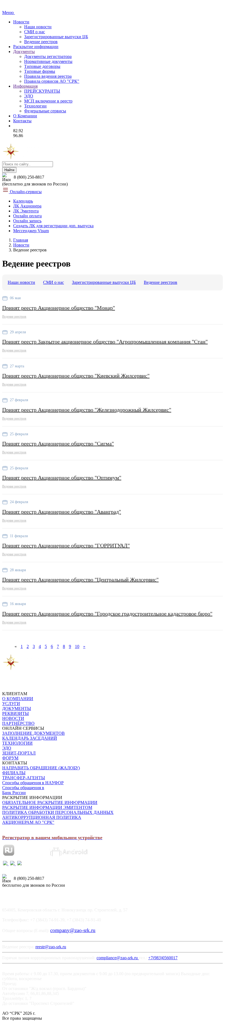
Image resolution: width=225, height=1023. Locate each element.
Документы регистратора (48, 56)
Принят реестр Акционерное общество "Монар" (58, 308)
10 (77, 646)
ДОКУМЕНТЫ (16, 708)
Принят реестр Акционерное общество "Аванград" (61, 512)
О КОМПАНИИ (17, 698)
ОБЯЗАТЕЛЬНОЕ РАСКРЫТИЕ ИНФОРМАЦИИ (49, 802)
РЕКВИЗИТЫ (15, 713)
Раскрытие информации (35, 46)
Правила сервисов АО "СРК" (51, 81)
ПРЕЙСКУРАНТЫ (42, 91)
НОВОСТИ (13, 718)
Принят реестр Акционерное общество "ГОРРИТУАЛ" (66, 545)
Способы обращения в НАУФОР (33, 782)
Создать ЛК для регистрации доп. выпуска (53, 225)
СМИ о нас (34, 31)
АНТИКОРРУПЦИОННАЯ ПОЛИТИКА (41, 817)
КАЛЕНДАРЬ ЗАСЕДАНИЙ (29, 738)
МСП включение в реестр (48, 101)
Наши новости (38, 26)
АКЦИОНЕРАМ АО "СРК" (28, 822)
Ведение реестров (41, 41)
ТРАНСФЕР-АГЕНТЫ (23, 777)
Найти (9, 170)
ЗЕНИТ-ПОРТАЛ (19, 753)
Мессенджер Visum (31, 230)
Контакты (22, 120)
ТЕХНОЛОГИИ (17, 743)
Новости (21, 22)
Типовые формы (39, 71)
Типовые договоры (42, 66)
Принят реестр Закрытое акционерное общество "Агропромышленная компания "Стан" (105, 342)
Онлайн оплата (27, 216)
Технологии (35, 106)
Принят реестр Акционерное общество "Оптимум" (61, 478)
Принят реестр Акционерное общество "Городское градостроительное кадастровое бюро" (107, 614)
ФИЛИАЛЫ (14, 772)
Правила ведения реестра (48, 76)
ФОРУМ (10, 758)
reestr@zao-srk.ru (50, 946)
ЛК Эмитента (26, 211)
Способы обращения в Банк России (23, 790)
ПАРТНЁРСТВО (18, 723)
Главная (20, 240)
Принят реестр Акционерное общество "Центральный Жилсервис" (80, 579)
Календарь (23, 201)
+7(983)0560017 (163, 957)
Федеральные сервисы (45, 111)
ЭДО (28, 96)
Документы (24, 51)
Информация (25, 86)
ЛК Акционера (27, 206)
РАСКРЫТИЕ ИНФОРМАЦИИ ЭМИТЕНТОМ (47, 807)
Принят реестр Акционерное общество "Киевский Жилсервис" (76, 376)
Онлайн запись (27, 220)
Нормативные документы (48, 61)
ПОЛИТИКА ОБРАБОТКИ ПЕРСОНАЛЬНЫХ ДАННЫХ (58, 812)
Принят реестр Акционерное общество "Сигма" (58, 443)
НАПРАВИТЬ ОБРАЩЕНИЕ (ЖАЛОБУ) (41, 768)
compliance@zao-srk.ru (118, 957)
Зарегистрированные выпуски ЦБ (56, 36)
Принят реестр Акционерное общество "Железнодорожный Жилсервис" (86, 410)
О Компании (25, 115)
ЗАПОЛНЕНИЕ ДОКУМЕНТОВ (33, 733)
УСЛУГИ (11, 703)
